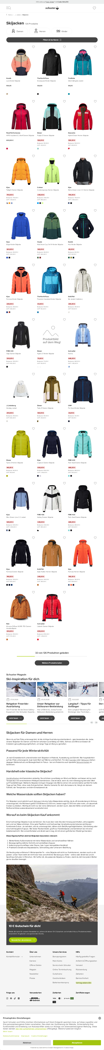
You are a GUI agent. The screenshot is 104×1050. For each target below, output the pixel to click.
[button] (91, 722)
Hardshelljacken (12, 778)
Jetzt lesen (13, 718)
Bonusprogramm (59, 956)
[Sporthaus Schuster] (52, 8)
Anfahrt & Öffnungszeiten (86, 961)
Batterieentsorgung (61, 982)
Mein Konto (57, 961)
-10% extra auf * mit (52, 2)
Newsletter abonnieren (21, 940)
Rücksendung (81, 969)
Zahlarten (80, 974)
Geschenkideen (59, 978)
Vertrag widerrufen (83, 983)
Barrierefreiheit (82, 978)
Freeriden (72, 760)
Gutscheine (57, 974)
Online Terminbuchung (62, 969)
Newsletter (34, 974)
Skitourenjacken (83, 762)
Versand (79, 965)
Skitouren (85, 760)
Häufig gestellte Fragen (85, 956)
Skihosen (37, 801)
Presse (32, 978)
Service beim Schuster (62, 965)
